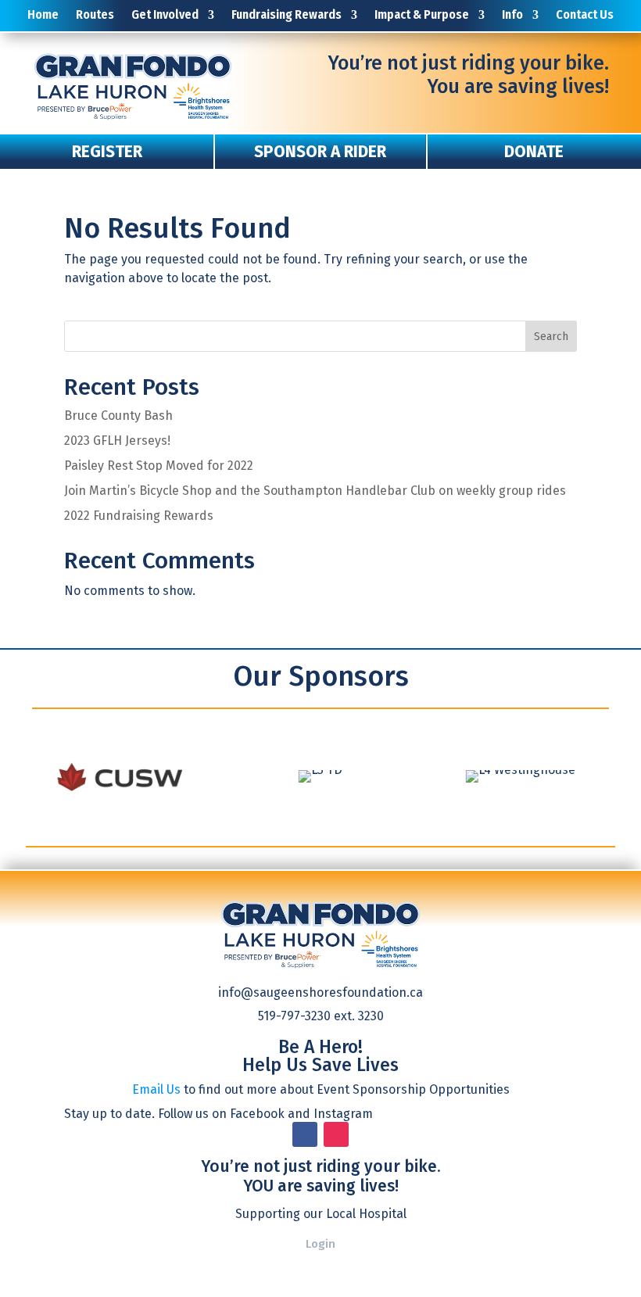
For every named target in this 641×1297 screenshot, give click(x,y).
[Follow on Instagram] (336, 1134)
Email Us (156, 1089)
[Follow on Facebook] (304, 1134)
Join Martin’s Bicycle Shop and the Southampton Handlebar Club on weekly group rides (315, 490)
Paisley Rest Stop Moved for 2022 (158, 465)
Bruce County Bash (118, 415)
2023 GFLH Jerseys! (117, 440)
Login (320, 1244)
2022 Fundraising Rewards (138, 515)
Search (551, 336)
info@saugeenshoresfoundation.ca (320, 992)
